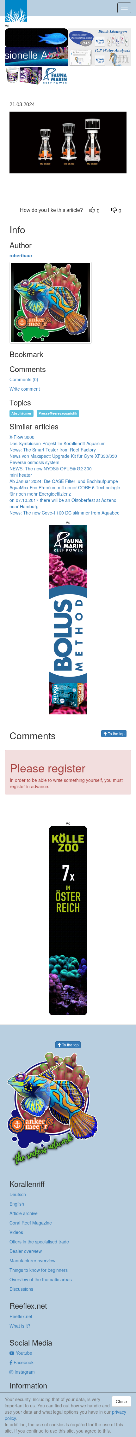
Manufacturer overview (32, 1260)
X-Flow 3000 (21, 437)
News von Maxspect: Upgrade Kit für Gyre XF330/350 (63, 456)
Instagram (24, 1372)
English (16, 1204)
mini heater (20, 475)
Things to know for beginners (38, 1270)
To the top (116, 733)
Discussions (21, 1289)
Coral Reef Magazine (30, 1222)
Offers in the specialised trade (39, 1241)
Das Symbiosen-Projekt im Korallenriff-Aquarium (57, 443)
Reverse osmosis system (34, 462)
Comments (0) (23, 379)
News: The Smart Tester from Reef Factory (52, 449)
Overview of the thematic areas (40, 1279)
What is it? (19, 1326)
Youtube (23, 1353)
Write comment (24, 389)
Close (121, 1401)
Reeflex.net (20, 1316)
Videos (16, 1232)
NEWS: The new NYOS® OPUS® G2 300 (50, 468)
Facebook (23, 1362)
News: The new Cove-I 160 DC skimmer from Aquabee (64, 512)
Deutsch (17, 1194)
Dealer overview (25, 1251)
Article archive (23, 1213)
